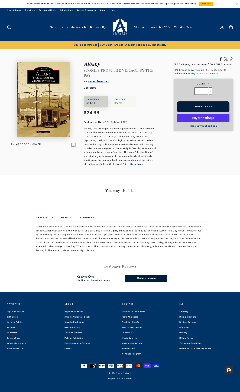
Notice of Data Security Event (195, 348)
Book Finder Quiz (16, 348)
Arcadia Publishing (74, 322)
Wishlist (11, 327)
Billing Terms (186, 338)
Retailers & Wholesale (133, 311)
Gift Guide (12, 317)
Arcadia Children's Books (77, 317)
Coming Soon (14, 338)
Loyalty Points (14, 322)
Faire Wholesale (130, 317)
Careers (68, 348)
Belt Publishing (72, 327)
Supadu (129, 379)
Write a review (146, 278)
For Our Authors (187, 322)
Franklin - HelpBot (131, 322)
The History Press (73, 332)
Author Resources (86, 10)
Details (66, 217)
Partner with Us (47, 10)
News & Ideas (14, 10)
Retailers (30, 10)
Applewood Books (73, 311)
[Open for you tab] (229, 370)
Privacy (183, 332)
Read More (136, 164)
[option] (120, 45)
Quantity (203, 84)
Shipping (183, 311)
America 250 (160, 27)
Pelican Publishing (73, 338)
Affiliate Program (131, 354)
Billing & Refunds (188, 317)
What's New (183, 27)
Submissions (66, 10)
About (103, 10)
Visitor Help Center (132, 327)
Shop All (140, 27)
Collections (13, 332)
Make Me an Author (132, 343)
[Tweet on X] (226, 58)
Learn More (206, 4)
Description (44, 217)
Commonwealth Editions (77, 343)
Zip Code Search (73, 27)
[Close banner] (236, 4)
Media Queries (129, 338)
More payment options (203, 126)
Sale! (54, 27)
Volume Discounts (16, 343)
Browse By (98, 27)
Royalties (184, 327)
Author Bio (87, 217)
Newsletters (128, 348)
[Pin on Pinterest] (231, 58)
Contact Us (128, 332)
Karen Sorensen (98, 81)
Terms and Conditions (190, 343)
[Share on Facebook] (220, 58)
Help (113, 10)
